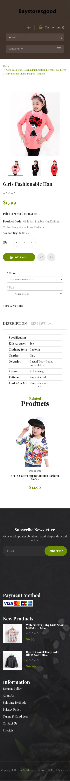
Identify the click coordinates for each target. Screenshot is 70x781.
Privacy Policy (12, 709)
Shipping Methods (14, 702)
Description (15, 323)
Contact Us (10, 723)
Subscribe (55, 551)
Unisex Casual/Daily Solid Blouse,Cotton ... (42, 653)
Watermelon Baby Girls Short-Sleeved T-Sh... (46, 626)
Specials (8, 730)
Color (12, 273)
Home (6, 65)
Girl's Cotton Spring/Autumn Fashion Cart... (35, 477)
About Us (9, 695)
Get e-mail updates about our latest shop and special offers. (35, 538)
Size (11, 287)
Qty (5, 242)
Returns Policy (12, 688)
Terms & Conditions (16, 716)
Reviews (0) (41, 323)
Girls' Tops (16, 306)
